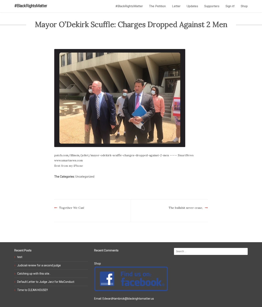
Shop (244, 6)
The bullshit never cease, (186, 208)
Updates (192, 6)
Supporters (211, 6)
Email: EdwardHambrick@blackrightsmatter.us (124, 298)
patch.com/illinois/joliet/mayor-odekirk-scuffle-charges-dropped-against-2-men (111, 155)
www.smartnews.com (68, 160)
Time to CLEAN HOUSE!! (32, 290)
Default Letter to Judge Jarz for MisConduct (45, 281)
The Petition (157, 6)
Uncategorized (84, 176)
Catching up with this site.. (34, 273)
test (19, 257)
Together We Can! (71, 208)
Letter (176, 6)
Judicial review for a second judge (39, 265)
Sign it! (230, 6)
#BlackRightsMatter (30, 6)
